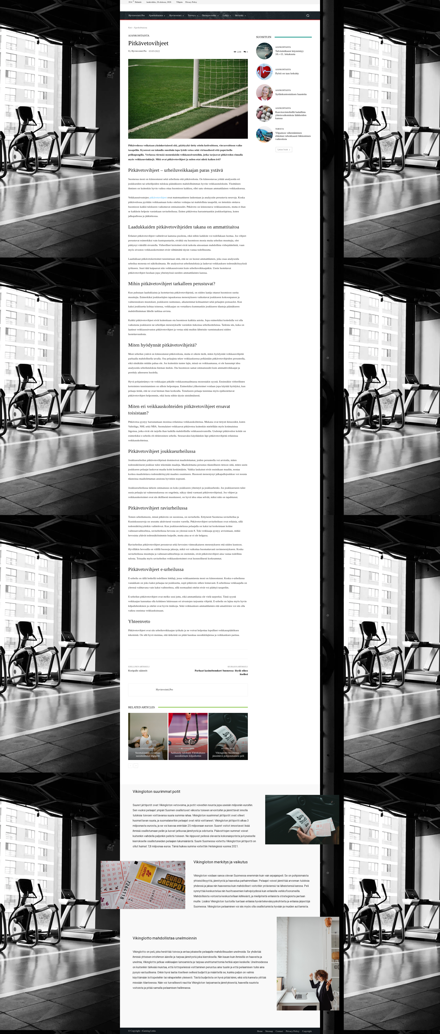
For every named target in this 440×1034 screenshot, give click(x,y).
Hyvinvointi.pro (139, 51)
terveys (279, 129)
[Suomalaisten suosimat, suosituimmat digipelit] (148, 736)
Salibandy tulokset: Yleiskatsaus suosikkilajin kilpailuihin (188, 754)
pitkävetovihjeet (158, 197)
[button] (308, 16)
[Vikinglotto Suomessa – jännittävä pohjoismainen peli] (228, 736)
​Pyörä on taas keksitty (287, 73)
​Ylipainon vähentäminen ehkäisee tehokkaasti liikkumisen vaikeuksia (293, 136)
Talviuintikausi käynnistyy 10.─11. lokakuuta (289, 53)
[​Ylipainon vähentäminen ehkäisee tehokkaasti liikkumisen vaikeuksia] (264, 134)
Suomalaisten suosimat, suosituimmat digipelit (147, 754)
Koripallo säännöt (137, 670)
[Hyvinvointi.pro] (142, 690)
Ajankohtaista (140, 27)
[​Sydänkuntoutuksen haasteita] (264, 92)
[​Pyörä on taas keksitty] (264, 71)
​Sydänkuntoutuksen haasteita (291, 94)
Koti (130, 27)
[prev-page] (130, 765)
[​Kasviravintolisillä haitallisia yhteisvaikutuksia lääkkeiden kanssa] (264, 113)
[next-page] (136, 765)
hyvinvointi (187, 748)
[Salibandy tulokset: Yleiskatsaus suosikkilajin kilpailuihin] (188, 736)
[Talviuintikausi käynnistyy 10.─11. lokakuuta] (264, 51)
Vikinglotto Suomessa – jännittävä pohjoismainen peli (228, 754)
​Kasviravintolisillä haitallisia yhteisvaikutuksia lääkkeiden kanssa (290, 115)
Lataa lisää (283, 149)
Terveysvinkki (147, 748)
